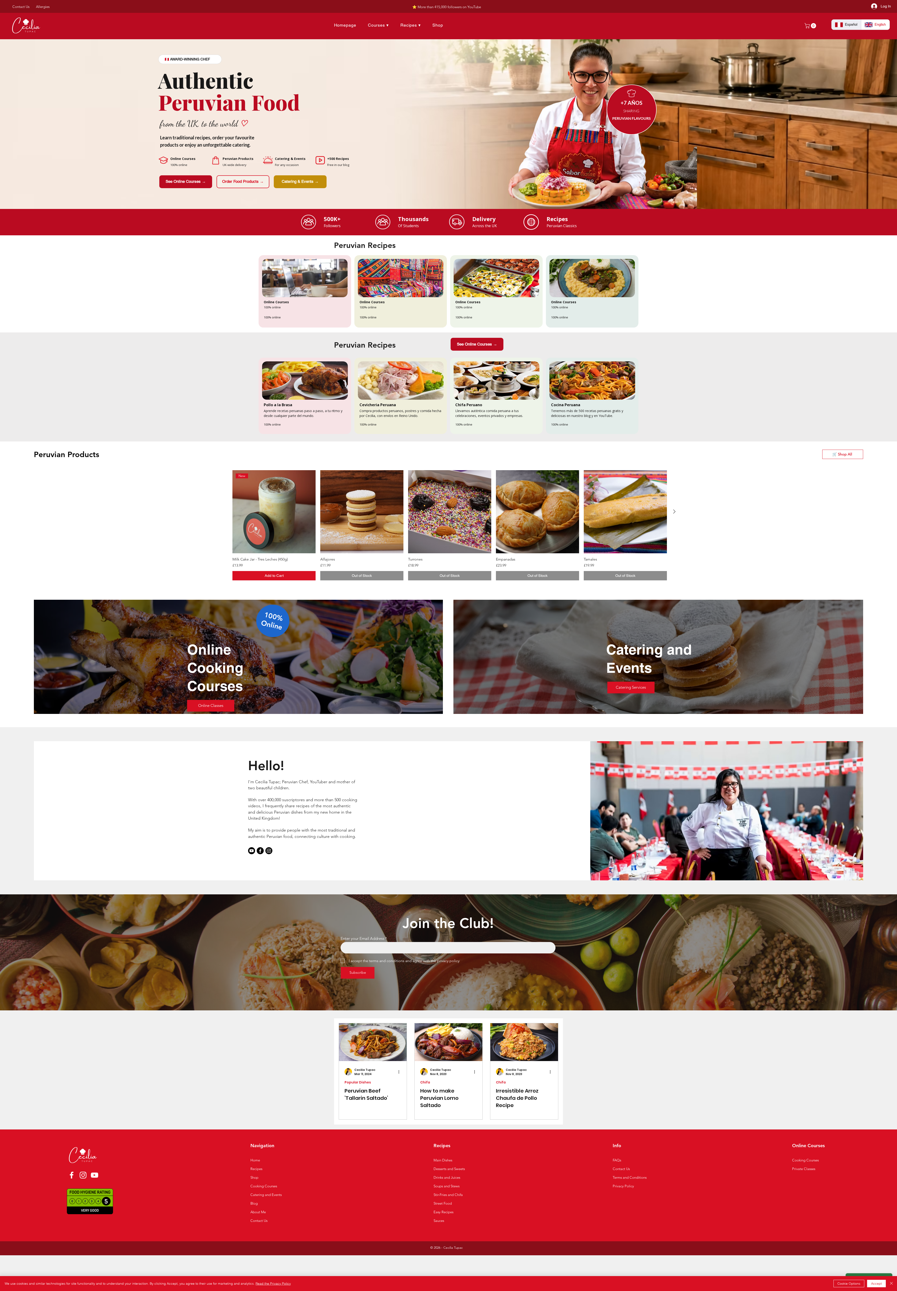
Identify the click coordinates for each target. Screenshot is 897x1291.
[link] (810, 25)
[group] (449, 525)
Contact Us (621, 1169)
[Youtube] (251, 850)
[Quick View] (361, 511)
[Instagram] (268, 850)
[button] (300, 181)
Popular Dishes (358, 1082)
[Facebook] (260, 850)
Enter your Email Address (362, 939)
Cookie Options (848, 1283)
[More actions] (400, 1072)
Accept (876, 1283)
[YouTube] (94, 1175)
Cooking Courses (805, 1160)
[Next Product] (674, 511)
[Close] (891, 1283)
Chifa (425, 1082)
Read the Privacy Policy (273, 1283)
